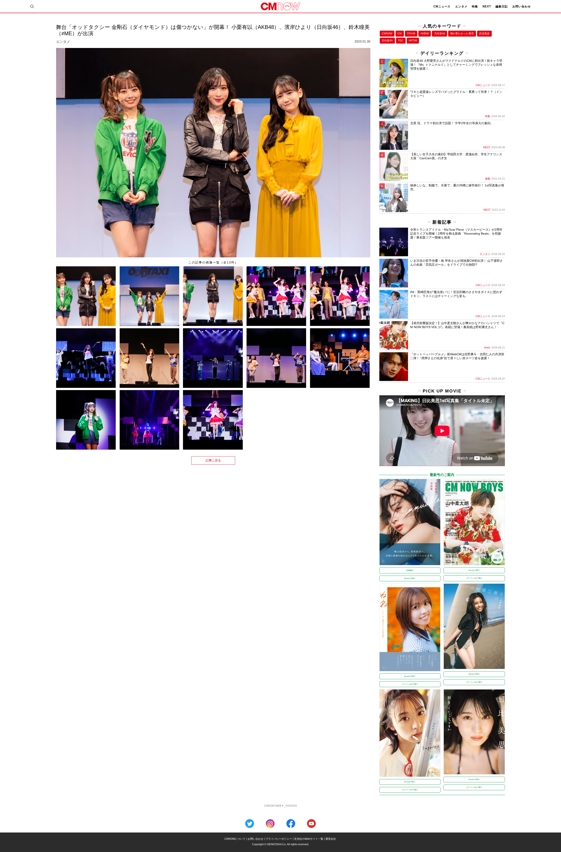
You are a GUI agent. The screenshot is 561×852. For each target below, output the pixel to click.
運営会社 (330, 838)
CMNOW (387, 33)
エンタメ (461, 6)
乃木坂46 (439, 33)
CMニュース (442, 6)
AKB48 (425, 33)
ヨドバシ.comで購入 (474, 578)
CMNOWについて (234, 838)
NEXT (487, 6)
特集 (475, 6)
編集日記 (501, 6)
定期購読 (409, 570)
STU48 (411, 33)
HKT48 (413, 40)
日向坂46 (387, 40)
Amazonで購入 (409, 578)
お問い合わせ (521, 6)
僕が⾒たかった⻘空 (462, 33)
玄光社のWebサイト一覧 (308, 838)
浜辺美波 (484, 33)
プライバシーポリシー (279, 838)
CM (400, 33)
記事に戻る (213, 460)
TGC (400, 40)
